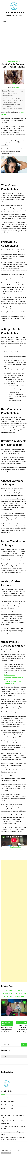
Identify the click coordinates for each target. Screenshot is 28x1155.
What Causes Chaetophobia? (10, 93)
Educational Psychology (14, 990)
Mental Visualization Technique (11, 104)
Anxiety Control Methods (9, 106)
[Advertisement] (14, 39)
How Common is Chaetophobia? (11, 99)
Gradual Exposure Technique (11, 102)
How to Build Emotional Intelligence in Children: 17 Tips (22, 1029)
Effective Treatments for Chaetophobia (13, 100)
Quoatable (8, 1152)
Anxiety (11, 61)
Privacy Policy (5, 1098)
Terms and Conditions (7, 1101)
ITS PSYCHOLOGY (14, 12)
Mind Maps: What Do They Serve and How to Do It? (7, 1030)
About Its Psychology (7, 1105)
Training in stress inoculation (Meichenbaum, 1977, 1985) (14, 677)
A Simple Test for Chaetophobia (11, 97)
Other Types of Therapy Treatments (12, 108)
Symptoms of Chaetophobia (10, 95)
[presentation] (3, 1002)
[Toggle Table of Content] (21, 91)
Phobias (17, 61)
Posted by (14, 87)
